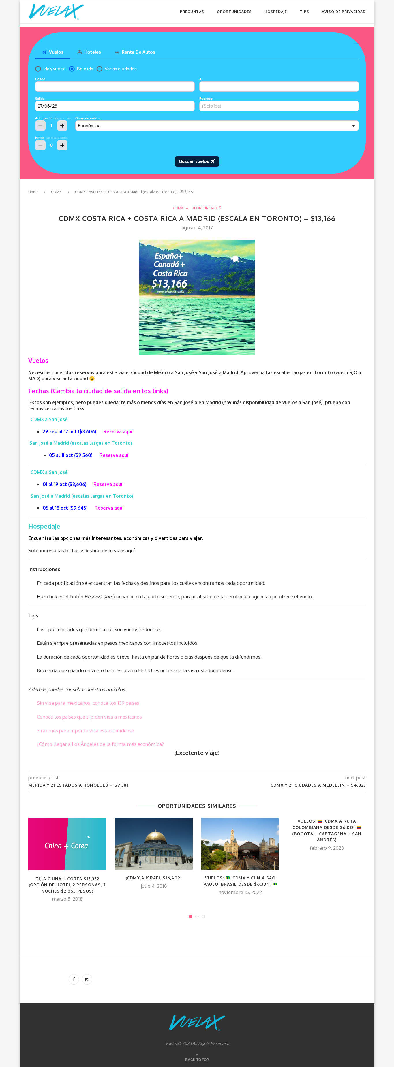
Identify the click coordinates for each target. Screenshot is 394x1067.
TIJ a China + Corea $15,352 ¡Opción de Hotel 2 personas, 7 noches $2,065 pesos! (67, 884)
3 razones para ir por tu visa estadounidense (85, 730)
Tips (304, 12)
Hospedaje (275, 12)
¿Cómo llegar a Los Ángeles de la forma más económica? (100, 744)
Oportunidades (234, 12)
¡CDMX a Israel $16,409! (154, 877)
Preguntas (192, 12)
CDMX (56, 191)
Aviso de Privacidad (344, 12)
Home (33, 191)
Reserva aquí (117, 431)
